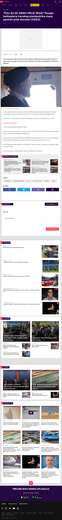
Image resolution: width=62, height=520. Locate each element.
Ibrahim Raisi (7, 181)
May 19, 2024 (23, 127)
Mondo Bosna (23, 504)
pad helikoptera (37, 181)
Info (4, 9)
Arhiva (40, 513)
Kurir (18, 54)
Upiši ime (5, 212)
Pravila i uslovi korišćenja (8, 515)
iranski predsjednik (19, 181)
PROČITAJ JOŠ (8, 403)
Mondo (4, 504)
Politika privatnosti (49, 513)
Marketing (9, 513)
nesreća (46, 181)
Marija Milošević (10, 54)
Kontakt (22, 513)
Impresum (16, 513)
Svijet (7, 9)
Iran (28, 181)
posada (54, 181)
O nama (3, 513)
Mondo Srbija (13, 504)
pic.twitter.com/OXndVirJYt (10, 123)
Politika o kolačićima (31, 513)
